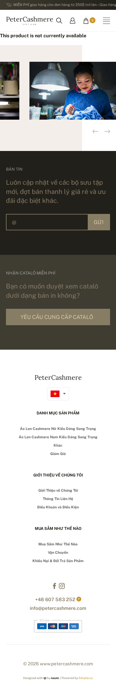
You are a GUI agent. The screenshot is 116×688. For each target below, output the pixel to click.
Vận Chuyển (58, 552)
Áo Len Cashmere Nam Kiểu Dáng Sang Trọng (58, 437)
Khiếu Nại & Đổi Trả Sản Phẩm (58, 561)
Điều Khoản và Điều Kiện (58, 507)
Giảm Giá (58, 454)
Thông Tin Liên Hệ (58, 499)
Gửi (99, 222)
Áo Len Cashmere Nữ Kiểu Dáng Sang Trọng (58, 429)
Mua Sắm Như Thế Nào (58, 544)
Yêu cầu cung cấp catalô (57, 317)
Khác (58, 445)
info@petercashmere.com (58, 608)
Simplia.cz (86, 678)
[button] (107, 131)
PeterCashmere (29, 20)
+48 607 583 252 (55, 599)
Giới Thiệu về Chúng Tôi (58, 490)
